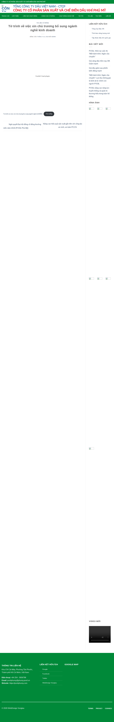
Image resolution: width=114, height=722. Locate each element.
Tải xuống (49, 114)
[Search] (111, 8)
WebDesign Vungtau (16, 708)
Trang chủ (5, 16)
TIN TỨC (81, 16)
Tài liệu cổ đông (43, 23)
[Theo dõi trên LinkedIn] (61, 708)
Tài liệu (90, 16)
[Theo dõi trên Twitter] (58, 708)
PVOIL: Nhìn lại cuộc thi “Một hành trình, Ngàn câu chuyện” (99, 54)
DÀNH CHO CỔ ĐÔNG (48, 16)
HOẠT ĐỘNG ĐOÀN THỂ (66, 16)
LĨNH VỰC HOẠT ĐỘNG (30, 16)
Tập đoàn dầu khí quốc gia (101, 38)
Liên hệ (108, 16)
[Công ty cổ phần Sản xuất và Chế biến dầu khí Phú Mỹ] (6, 8)
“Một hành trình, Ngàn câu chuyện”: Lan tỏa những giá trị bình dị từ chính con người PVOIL (100, 79)
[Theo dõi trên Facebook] (53, 708)
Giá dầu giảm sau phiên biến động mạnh (98, 69)
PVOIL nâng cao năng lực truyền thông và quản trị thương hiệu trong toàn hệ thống (99, 92)
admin (54, 36)
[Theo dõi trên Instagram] (56, 708)
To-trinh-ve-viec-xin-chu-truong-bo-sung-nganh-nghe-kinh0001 (23, 114)
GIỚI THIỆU (15, 16)
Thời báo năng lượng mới (101, 33)
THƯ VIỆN (99, 16)
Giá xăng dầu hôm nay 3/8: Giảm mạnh (99, 62)
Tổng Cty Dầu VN (98, 29)
